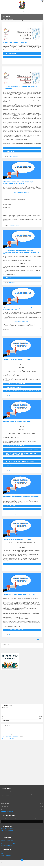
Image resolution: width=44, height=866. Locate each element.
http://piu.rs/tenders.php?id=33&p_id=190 (22, 192)
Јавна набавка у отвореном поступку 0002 (10, 730)
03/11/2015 (6, 514)
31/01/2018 (6, 61)
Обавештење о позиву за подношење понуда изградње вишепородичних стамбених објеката (19, 182)
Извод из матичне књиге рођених (7, 828)
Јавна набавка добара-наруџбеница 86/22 (10, 736)
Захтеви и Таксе (4, 851)
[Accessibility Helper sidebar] (42, 1)
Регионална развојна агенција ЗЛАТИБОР (8, 843)
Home (4, 19)
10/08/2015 (6, 568)
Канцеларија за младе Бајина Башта (7, 840)
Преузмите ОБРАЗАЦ (10, 509)
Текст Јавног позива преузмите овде (14, 629)
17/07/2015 (6, 634)
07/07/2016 (6, 470)
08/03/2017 (6, 225)
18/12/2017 (6, 156)
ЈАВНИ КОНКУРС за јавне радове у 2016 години (17, 359)
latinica (7, 646)
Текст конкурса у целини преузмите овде (15, 383)
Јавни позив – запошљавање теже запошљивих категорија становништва (20, 87)
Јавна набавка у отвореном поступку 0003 (10, 727)
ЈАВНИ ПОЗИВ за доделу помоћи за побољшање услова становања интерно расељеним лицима (19, 595)
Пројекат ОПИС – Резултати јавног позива (15, 42)
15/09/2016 (6, 395)
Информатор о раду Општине (6, 855)
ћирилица (4, 646)
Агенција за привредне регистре (6, 845)
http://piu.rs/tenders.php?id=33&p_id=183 (22, 321)
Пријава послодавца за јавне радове (14, 387)
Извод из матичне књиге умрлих (6, 832)
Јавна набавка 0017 (6, 732)
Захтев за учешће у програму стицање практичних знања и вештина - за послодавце (22, 465)
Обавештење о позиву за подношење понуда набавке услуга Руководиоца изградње (20, 308)
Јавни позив (8, 147)
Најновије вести (15, 61)
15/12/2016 (6, 282)
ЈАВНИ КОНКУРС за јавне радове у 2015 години (17, 539)
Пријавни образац (10, 151)
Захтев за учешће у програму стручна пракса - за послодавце (20, 461)
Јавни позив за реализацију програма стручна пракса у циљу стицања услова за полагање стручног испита (22, 454)
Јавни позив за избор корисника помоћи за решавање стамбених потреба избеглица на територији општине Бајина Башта (21, 252)
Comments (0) (17, 225)
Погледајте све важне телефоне (7, 811)
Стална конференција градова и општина (8, 841)
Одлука (7, 57)
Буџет (2, 853)
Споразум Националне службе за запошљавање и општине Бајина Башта (22, 390)
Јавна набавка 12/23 (6, 734)
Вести (7, 19)
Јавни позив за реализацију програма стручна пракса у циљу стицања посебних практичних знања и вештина (22, 450)
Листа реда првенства (11, 53)
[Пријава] (42, 822)
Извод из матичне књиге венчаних (7, 830)
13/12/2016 (6, 333)
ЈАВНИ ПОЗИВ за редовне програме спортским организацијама (21, 496)
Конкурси (10, 61)
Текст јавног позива (10, 505)
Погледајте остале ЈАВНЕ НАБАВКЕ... (8, 738)
